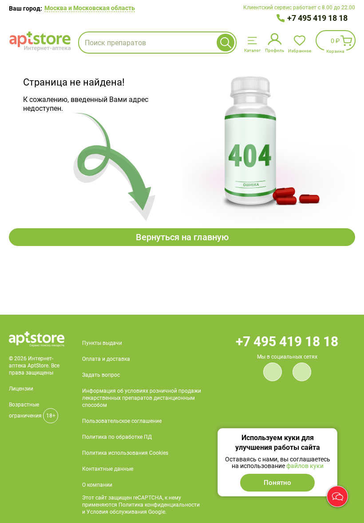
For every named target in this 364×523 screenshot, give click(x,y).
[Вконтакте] (272, 372)
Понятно (277, 483)
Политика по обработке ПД (117, 437)
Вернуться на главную (182, 237)
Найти (225, 42)
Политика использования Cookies (125, 453)
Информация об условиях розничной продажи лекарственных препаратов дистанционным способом (141, 398)
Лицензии (21, 389)
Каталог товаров (252, 42)
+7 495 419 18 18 (317, 18)
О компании (97, 485)
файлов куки (305, 465)
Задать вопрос (101, 375)
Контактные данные (107, 469)
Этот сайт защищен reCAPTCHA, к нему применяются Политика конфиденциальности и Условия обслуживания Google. (141, 505)
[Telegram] (302, 372)
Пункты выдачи (102, 343)
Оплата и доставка (106, 359)
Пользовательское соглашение (122, 421)
